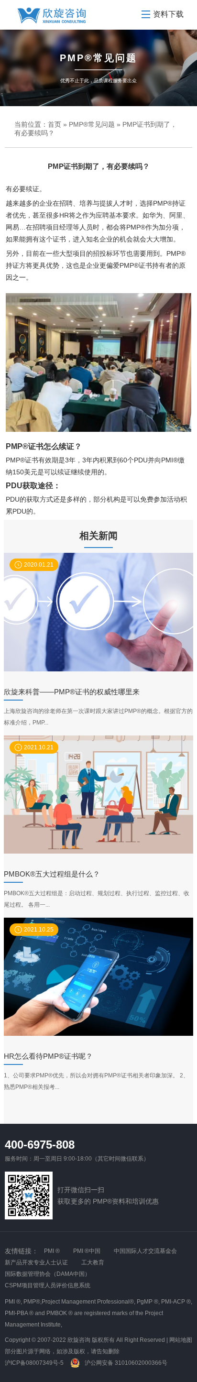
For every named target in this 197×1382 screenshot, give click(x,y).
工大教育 (92, 1262)
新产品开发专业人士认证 (36, 1262)
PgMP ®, (148, 1301)
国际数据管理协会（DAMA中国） (47, 1274)
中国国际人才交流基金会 (145, 1251)
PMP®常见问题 (92, 124)
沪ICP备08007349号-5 (34, 1363)
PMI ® (52, 1251)
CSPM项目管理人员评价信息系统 (47, 1285)
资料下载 (168, 14)
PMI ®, (13, 1301)
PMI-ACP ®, (176, 1301)
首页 (54, 124)
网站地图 (180, 1340)
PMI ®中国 (86, 1251)
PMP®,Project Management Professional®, (79, 1301)
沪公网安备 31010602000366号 (125, 1363)
